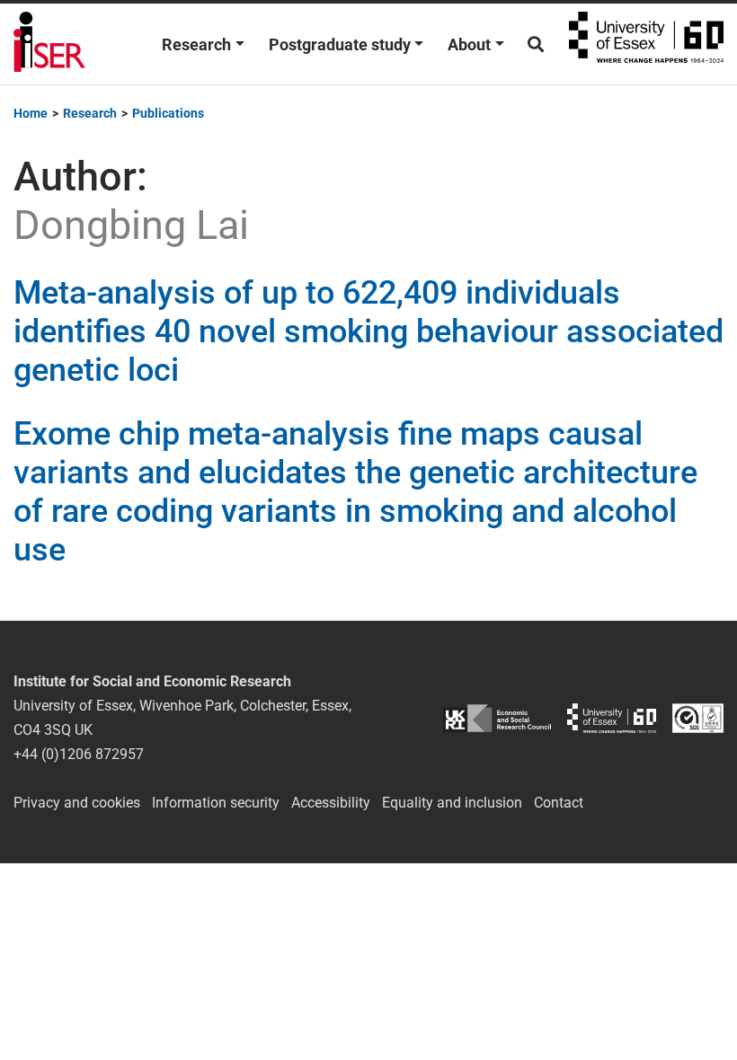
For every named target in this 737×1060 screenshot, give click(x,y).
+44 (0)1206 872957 (78, 754)
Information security (216, 802)
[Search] (535, 44)
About (469, 44)
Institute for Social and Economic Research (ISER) (49, 44)
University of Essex (646, 44)
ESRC (497, 718)
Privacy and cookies (76, 802)
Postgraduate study (340, 44)
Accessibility (330, 802)
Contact (558, 802)
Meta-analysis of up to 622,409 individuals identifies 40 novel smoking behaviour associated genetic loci (368, 331)
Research (196, 44)
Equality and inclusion (452, 802)
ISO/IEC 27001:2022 (698, 718)
